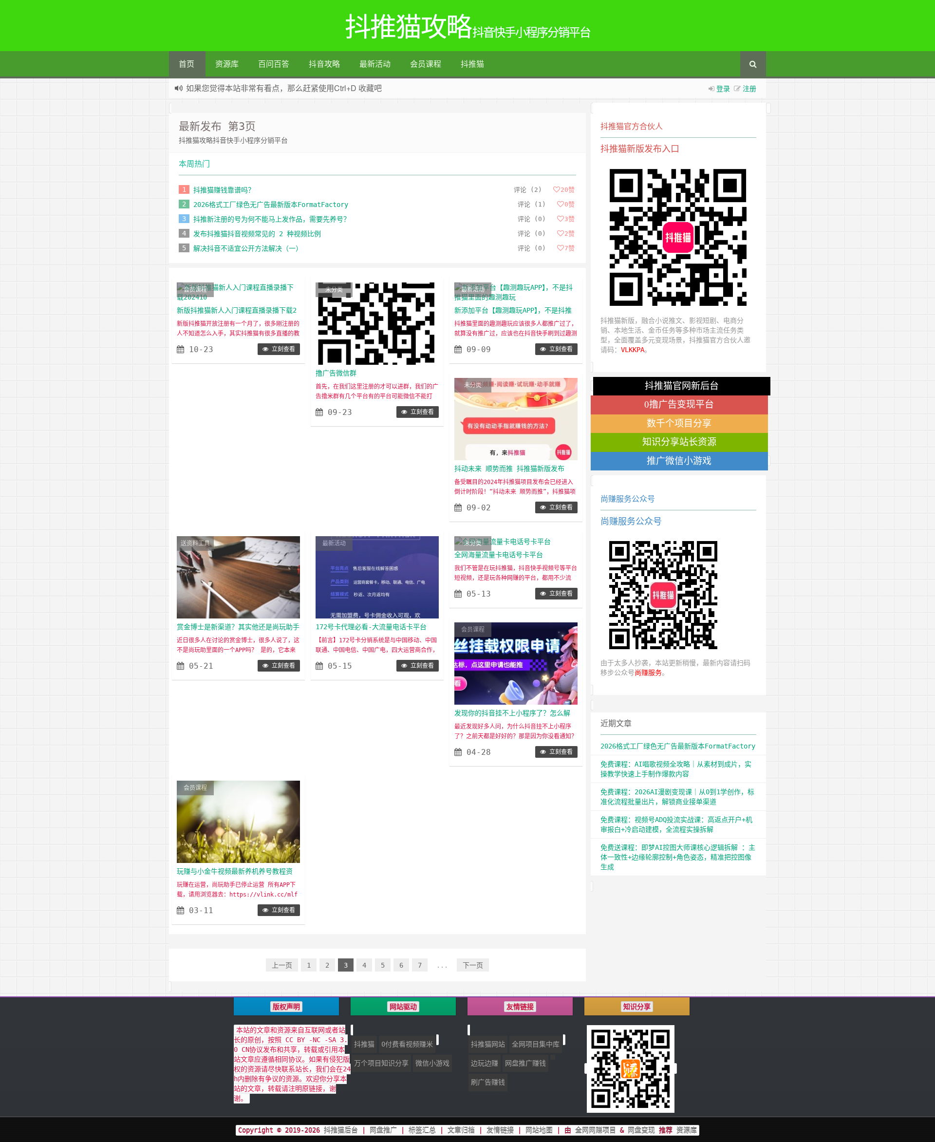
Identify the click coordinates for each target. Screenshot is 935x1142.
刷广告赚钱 (488, 1082)
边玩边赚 (484, 1063)
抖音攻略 (324, 63)
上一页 (282, 965)
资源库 (227, 63)
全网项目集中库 (536, 1044)
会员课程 (425, 63)
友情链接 (500, 1130)
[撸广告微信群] (377, 323)
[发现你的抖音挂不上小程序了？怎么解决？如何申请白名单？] (516, 663)
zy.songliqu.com (296, 89)
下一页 (473, 965)
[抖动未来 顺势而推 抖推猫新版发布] (516, 419)
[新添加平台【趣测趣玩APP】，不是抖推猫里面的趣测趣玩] (516, 292)
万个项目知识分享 (381, 1063)
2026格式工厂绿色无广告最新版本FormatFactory (270, 204)
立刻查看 (281, 349)
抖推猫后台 (341, 1130)
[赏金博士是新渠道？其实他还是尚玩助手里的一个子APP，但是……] (238, 577)
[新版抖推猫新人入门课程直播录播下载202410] (238, 292)
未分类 (334, 289)
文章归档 (461, 1130)
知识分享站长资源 (679, 442)
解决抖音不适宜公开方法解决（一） (247, 248)
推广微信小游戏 (679, 461)
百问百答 (273, 63)
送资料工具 (195, 543)
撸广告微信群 (336, 373)
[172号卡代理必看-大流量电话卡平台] (377, 577)
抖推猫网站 (488, 1044)
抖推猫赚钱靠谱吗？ (224, 190)
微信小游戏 (432, 1063)
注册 (749, 88)
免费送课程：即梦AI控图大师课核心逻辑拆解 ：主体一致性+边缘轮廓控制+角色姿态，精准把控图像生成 (677, 857)
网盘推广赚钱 (525, 1063)
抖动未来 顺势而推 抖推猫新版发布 (509, 468)
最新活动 (375, 63)
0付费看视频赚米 (407, 1044)
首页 (186, 63)
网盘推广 (383, 1130)
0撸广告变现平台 (679, 404)
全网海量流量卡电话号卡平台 (498, 555)
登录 (723, 88)
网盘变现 (641, 1130)
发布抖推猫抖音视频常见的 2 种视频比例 (257, 234)
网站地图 (539, 1130)
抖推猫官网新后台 (682, 386)
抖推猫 (472, 63)
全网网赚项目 (595, 1130)
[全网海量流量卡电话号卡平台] (502, 541)
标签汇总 (422, 1130)
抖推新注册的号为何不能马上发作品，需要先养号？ (271, 219)
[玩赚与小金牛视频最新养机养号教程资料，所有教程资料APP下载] (238, 821)
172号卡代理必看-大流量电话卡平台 (371, 627)
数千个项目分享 (679, 423)
